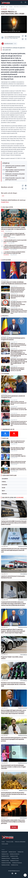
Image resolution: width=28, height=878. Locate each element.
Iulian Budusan (23, 519)
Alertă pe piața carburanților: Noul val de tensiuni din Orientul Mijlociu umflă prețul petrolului (13, 821)
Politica (5, 237)
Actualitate (6, 249)
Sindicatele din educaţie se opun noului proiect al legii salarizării (18, 297)
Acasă (3, 6)
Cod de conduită (5, 843)
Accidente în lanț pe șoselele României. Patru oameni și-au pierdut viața (14, 252)
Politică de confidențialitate (20, 841)
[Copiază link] (22, 36)
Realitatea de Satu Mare (6, 862)
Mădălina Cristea (23, 790)
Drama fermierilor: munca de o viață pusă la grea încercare (14, 178)
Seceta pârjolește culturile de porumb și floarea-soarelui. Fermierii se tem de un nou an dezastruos (13, 794)
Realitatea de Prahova (6, 858)
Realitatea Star (20, 851)
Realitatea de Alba (15, 858)
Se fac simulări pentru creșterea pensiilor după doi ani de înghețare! (15, 240)
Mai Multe (14, 827)
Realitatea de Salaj (5, 860)
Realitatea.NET (4, 851)
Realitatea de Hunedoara (17, 862)
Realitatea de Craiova (14, 860)
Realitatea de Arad (14, 37)
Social (2, 231)
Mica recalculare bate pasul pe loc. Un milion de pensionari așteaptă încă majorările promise (14, 739)
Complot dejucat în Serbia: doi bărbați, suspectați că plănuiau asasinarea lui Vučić (13, 282)
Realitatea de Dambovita (14, 854)
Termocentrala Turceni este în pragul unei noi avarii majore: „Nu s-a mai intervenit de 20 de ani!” (19, 423)
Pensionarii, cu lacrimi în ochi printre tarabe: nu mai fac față (15, 174)
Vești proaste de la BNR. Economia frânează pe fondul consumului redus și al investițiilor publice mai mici (14, 522)
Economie (10, 6)
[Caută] (21, 2)
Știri (6, 6)
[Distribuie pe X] (25, 39)
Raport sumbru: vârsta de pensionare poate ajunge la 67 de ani (15, 170)
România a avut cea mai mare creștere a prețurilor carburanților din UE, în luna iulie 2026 (13, 684)
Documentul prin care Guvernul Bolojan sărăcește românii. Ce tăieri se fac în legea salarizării (13, 766)
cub (3, 195)
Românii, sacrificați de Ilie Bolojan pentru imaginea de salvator (13, 338)
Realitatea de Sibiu (5, 856)
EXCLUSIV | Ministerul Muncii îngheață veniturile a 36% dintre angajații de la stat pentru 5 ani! (14, 235)
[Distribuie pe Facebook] (25, 36)
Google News (5, 202)
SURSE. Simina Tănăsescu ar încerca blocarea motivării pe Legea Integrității (18, 345)
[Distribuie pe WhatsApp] (22, 39)
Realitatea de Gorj (14, 864)
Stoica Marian (23, 574)
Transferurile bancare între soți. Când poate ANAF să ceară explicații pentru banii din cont (14, 550)
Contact (3, 841)
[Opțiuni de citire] (25, 875)
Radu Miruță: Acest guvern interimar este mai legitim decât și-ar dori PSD (17, 369)
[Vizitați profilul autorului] (2, 37)
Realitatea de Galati (14, 856)
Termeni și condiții (9, 841)
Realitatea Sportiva (12, 851)
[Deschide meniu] (25, 2)
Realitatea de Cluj (5, 854)
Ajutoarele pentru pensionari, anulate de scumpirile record (15, 166)
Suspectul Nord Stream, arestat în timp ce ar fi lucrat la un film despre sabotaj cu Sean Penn (19, 311)
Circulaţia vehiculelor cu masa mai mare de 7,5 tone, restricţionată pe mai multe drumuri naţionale (18, 304)
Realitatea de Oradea (6, 864)
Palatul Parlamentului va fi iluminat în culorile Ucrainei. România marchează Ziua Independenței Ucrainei (18, 290)
